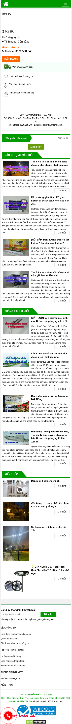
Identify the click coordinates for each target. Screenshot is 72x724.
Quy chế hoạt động (10, 638)
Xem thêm (36, 146)
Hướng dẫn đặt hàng (11, 656)
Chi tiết (62, 190)
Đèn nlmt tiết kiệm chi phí (45, 480)
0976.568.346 (23, 51)
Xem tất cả (63, 138)
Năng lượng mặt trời (19, 155)
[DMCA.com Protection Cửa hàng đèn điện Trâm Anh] (36, 722)
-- (18, 37)
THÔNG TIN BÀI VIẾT (17, 311)
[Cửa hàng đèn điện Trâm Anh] (6, 4)
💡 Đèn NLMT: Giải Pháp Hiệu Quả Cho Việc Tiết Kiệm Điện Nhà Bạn (50, 570)
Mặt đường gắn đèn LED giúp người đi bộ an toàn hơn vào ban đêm (50, 200)
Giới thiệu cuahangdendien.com (16, 634)
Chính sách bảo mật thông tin (15, 643)
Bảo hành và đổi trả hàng (13, 665)
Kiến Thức (11, 474)
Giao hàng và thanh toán (12, 661)
